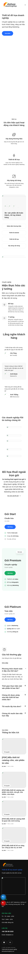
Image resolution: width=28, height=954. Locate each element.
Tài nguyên (7, 752)
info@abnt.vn (9, 935)
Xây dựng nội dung (14, 245)
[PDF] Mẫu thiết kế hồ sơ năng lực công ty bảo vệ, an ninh (13, 846)
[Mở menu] (25, 5)
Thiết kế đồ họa (14, 239)
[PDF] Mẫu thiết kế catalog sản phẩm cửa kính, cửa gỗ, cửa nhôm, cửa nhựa (13, 792)
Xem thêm (7, 33)
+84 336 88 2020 (7, 931)
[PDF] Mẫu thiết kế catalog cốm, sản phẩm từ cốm (13, 760)
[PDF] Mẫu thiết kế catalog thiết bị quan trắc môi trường (13, 820)
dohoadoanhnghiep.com (8, 951)
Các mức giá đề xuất (13, 495)
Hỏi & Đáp (5, 663)
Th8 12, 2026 (10, 766)
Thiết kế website (14, 232)
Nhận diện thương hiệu (14, 226)
